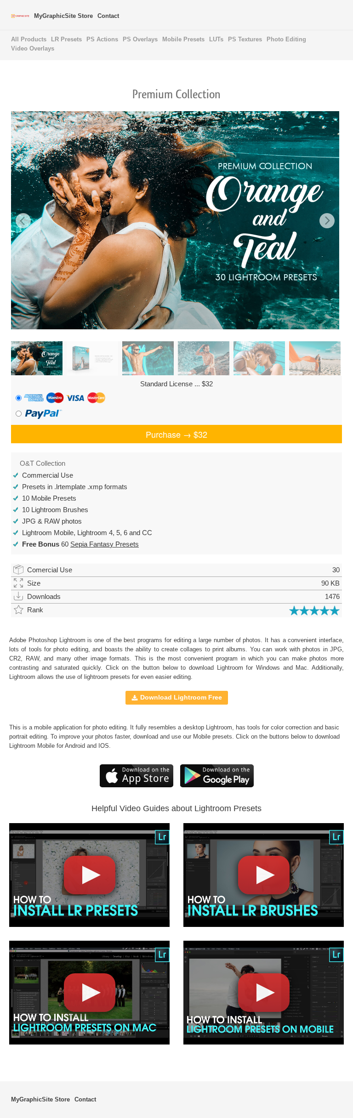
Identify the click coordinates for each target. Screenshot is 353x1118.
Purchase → (176, 434)
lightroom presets (107, 676)
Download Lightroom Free (181, 697)
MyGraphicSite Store (63, 15)
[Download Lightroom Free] (136, 785)
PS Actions (102, 39)
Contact (108, 15)
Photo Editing (286, 39)
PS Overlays (140, 39)
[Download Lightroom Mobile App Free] (217, 785)
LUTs (216, 39)
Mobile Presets (183, 39)
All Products (28, 39)
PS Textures (245, 39)
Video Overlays (32, 48)
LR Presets (66, 39)
